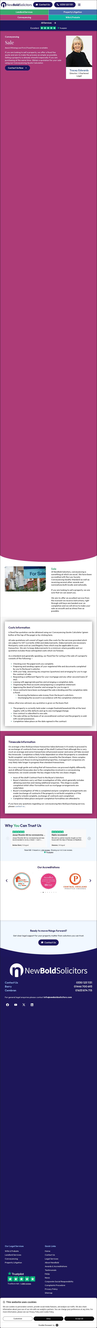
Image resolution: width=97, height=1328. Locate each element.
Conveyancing (11, 1258)
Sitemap (48, 1293)
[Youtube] (15, 1004)
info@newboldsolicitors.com (58, 997)
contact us (19, 806)
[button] (6, 880)
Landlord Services (13, 1255)
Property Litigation (13, 1262)
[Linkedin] (32, 1004)
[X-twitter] (23, 1004)
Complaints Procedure (55, 1285)
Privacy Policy (51, 1289)
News (47, 1277)
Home (47, 1251)
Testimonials (50, 1270)
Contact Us (50, 1255)
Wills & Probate (12, 1251)
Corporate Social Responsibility (59, 1281)
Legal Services (51, 1258)
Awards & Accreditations (56, 1266)
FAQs (47, 1274)
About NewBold (52, 1262)
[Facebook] (7, 1004)
